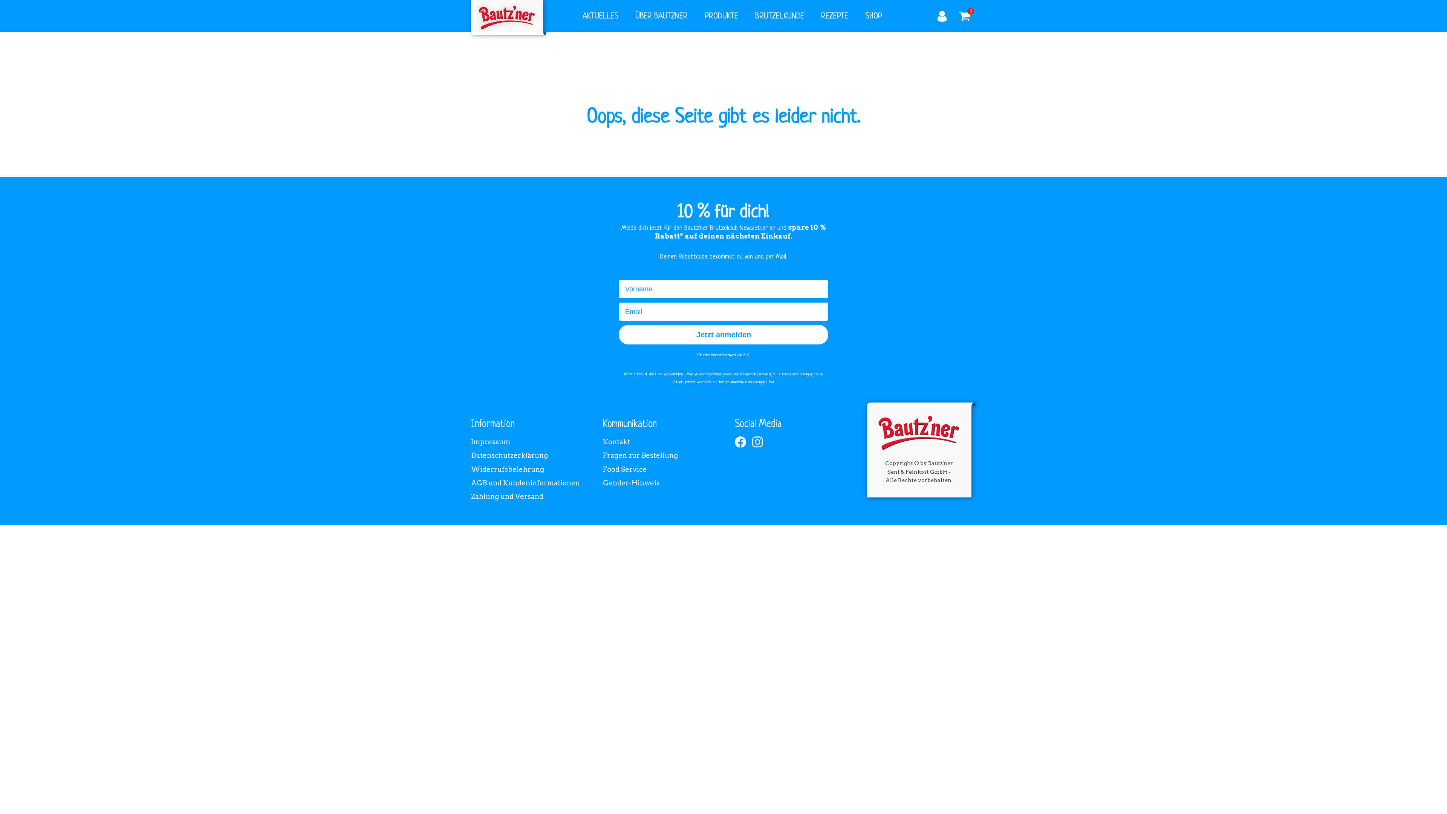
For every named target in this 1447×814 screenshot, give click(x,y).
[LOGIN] (942, 17)
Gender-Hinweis (631, 483)
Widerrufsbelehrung (507, 469)
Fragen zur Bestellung (640, 455)
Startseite (507, 16)
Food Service (625, 469)
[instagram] (757, 442)
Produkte (721, 16)
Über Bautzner (661, 16)
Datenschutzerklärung (509, 455)
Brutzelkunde (779, 16)
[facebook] (740, 442)
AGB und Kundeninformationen (525, 483)
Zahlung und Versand (507, 496)
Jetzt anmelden (723, 334)
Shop (873, 16)
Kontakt (616, 442)
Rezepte (834, 16)
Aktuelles (600, 16)
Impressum (490, 442)
